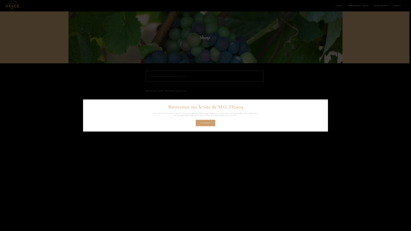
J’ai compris (205, 123)
